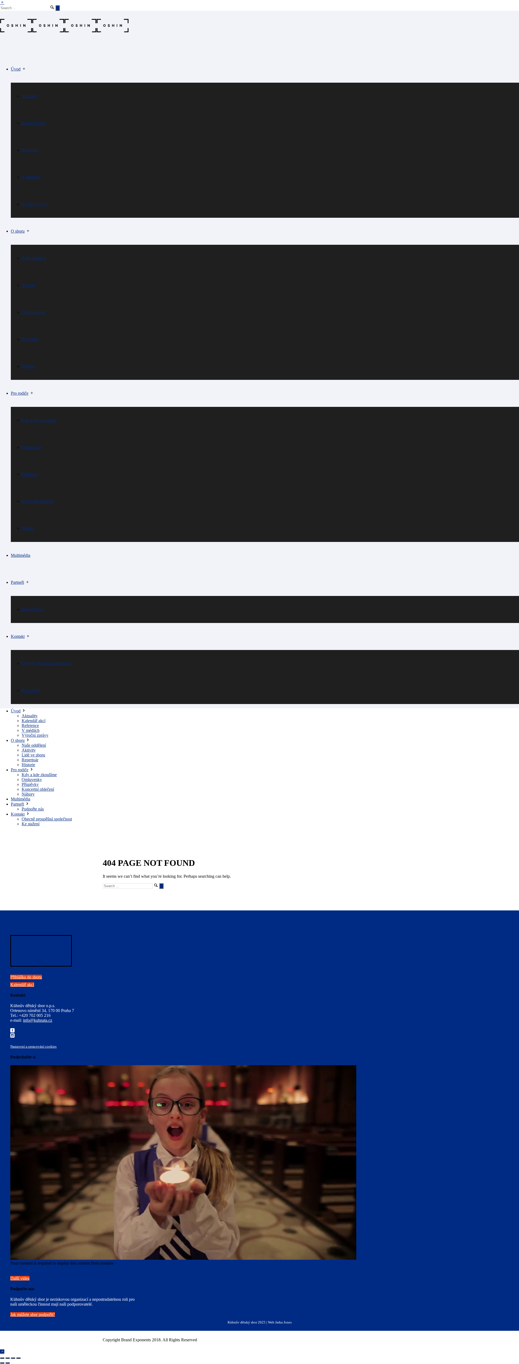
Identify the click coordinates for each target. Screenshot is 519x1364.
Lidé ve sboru (33, 312)
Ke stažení (30, 690)
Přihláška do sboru (26, 977)
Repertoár (30, 339)
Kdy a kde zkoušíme (39, 420)
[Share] (7, 1358)
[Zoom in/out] (18, 1358)
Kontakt (18, 636)
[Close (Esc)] (2, 1358)
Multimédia (20, 555)
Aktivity (29, 285)
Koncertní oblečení (38, 501)
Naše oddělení (34, 258)
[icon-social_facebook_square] (12, 1030)
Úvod (16, 69)
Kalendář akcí (33, 123)
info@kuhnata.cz (37, 1020)
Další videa (19, 1278)
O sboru (18, 231)
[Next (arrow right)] (7, 1363)
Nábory (28, 528)
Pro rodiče (19, 393)
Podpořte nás (33, 609)
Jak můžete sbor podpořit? (32, 1314)
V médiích (30, 177)
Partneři (17, 582)
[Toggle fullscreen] (13, 1358)
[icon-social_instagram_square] (12, 1036)
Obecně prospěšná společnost (47, 663)
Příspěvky (30, 474)
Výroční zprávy (35, 204)
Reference (30, 150)
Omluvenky (32, 447)
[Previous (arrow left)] (2, 1363)
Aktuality (30, 96)
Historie (28, 366)
